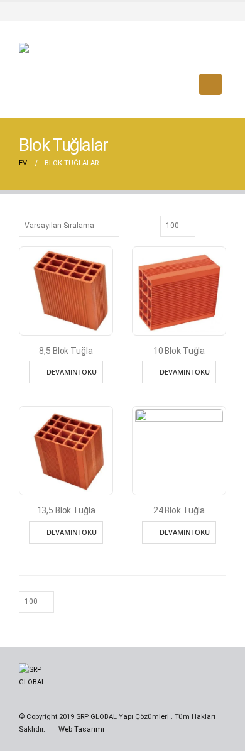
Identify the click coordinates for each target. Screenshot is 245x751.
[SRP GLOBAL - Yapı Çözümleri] (66, 84)
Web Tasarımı (81, 729)
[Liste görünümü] (220, 225)
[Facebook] (172, 11)
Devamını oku (71, 371)
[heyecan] (194, 11)
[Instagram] (216, 11)
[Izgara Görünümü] (206, 225)
